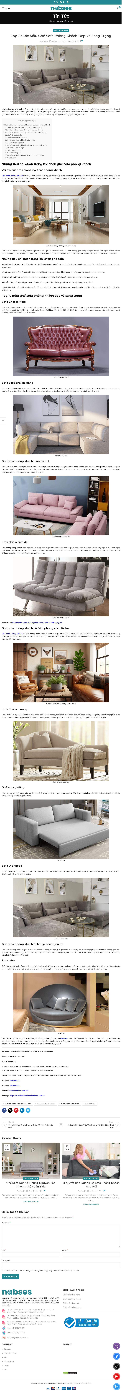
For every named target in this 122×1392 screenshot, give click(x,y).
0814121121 (15, 1080)
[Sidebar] (3, 421)
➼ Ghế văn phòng (9, 1353)
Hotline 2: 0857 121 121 (16, 1333)
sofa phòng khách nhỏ (70, 1103)
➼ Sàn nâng (7, 1349)
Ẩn (35, 121)
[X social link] (57, 2)
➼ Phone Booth (8, 1361)
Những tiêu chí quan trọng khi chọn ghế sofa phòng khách (26, 125)
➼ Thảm (5, 1366)
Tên (4, 1250)
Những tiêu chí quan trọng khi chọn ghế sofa (24, 130)
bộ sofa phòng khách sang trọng (18, 1103)
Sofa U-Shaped (12, 153)
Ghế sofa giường (13, 150)
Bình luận (6, 1222)
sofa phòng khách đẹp (46, 1103)
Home (52, 21)
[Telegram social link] (67, 2)
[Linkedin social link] (64, 2)
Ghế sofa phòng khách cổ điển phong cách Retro (26, 145)
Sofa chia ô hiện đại (14, 143)
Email (65, 1250)
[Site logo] (61, 8)
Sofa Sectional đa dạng (16, 137)
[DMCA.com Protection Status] (70, 1373)
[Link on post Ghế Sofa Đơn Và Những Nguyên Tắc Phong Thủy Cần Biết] (31, 1161)
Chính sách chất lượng (72, 1307)
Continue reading (31, 1201)
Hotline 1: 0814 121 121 (16, 1328)
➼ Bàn (4, 1357)
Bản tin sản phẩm (65, 21)
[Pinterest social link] (61, 2)
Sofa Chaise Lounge (14, 148)
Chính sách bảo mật (71, 1303)
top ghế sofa (90, 1103)
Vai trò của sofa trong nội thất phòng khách (23, 127)
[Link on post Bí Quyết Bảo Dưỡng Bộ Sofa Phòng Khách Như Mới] (91, 1161)
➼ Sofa (4, 1370)
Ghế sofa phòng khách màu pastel (20, 140)
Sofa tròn (10, 158)
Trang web (6, 1260)
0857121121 (15, 1085)
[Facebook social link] (54, 2)
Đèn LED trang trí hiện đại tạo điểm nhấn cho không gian (37, 623)
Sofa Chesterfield (13, 135)
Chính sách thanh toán (72, 1299)
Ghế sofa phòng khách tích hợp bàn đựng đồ (24, 155)
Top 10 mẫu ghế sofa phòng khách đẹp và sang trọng (24, 132)
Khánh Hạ (56, 41)
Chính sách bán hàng (71, 1295)
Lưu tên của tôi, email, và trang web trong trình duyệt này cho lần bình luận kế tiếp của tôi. (41, 1271)
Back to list (61, 1124)
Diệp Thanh (33, 1191)
